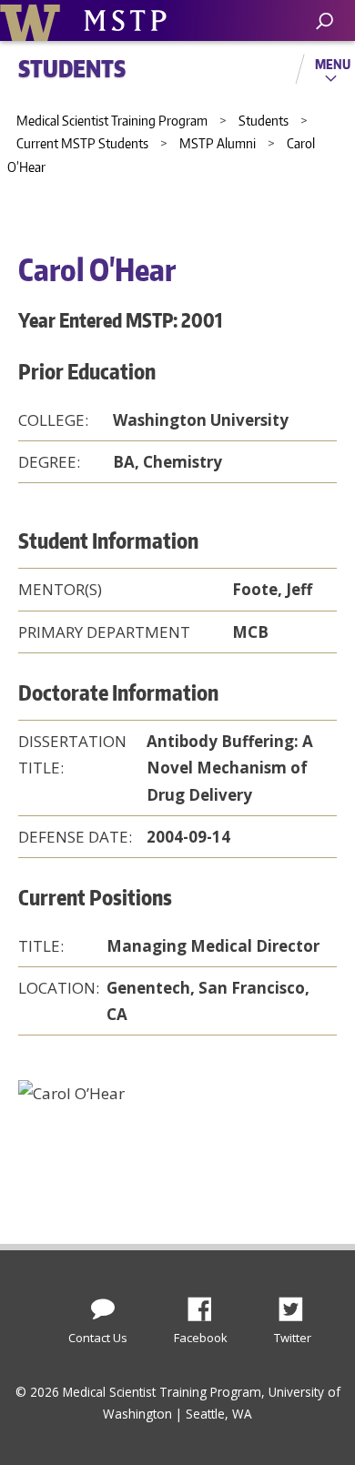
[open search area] (324, 21)
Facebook (207, 1304)
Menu (332, 64)
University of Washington (33, 20)
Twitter (298, 1304)
